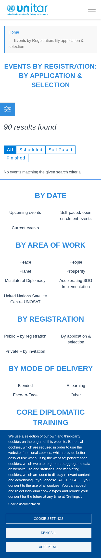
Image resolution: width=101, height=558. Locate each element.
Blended (25, 385)
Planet (25, 271)
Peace (25, 262)
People (76, 262)
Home (14, 32)
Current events (25, 228)
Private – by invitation (25, 351)
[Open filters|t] (7, 109)
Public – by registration (25, 336)
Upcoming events (25, 212)
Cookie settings (48, 519)
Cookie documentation (24, 504)
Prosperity (75, 271)
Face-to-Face (25, 395)
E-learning (75, 385)
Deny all (48, 533)
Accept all (48, 547)
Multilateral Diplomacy (25, 280)
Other (76, 395)
